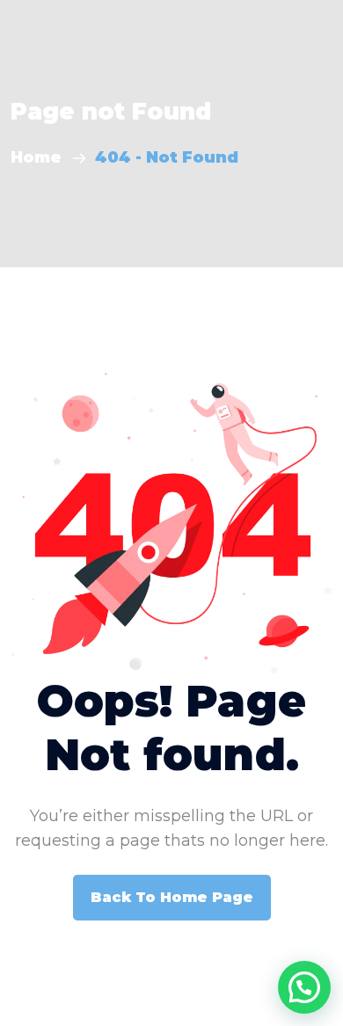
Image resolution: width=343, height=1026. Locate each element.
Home (40, 157)
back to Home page (172, 897)
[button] (304, 987)
